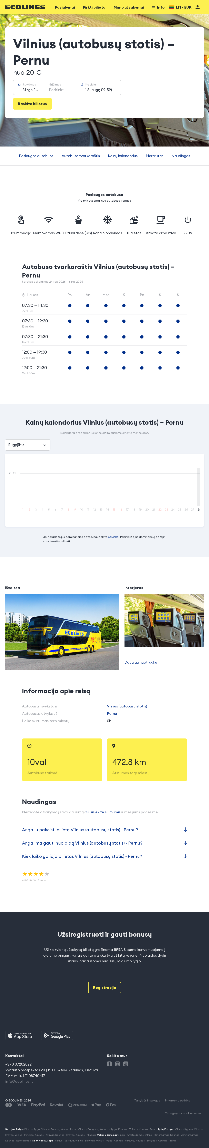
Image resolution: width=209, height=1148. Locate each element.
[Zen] (77, 1105)
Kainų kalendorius (123, 155)
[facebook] (109, 1063)
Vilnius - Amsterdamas (130, 1134)
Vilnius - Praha (104, 1140)
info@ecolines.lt (19, 1081)
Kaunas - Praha (167, 1140)
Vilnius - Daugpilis (88, 1129)
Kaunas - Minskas (86, 1134)
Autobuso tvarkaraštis (81, 155)
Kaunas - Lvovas (64, 1134)
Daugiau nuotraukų (141, 662)
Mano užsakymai (129, 7)
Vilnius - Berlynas (85, 1140)
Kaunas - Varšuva (124, 1140)
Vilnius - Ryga (32, 1129)
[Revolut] (56, 1105)
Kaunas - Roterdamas (18, 1140)
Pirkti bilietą (94, 7)
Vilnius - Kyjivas (184, 1129)
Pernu (112, 713)
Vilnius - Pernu (69, 1129)
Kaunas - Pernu (147, 1129)
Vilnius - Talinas (50, 1129)
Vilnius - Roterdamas (157, 1134)
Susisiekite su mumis (103, 812)
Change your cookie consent (184, 1113)
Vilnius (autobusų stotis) (127, 706)
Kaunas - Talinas (128, 1129)
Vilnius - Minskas (24, 1134)
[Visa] (21, 1105)
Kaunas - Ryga (108, 1129)
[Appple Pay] (96, 1105)
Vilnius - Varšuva (64, 1140)
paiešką (113, 537)
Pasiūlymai (65, 7)
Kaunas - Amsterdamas (184, 1134)
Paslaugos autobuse (36, 155)
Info (161, 7)
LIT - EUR (183, 7)
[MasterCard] (8, 1105)
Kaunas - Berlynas (146, 1140)
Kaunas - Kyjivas (44, 1134)
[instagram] (117, 1063)
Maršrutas (154, 155)
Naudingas (180, 155)
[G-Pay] (111, 1105)
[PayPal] (38, 1105)
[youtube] (125, 1063)
